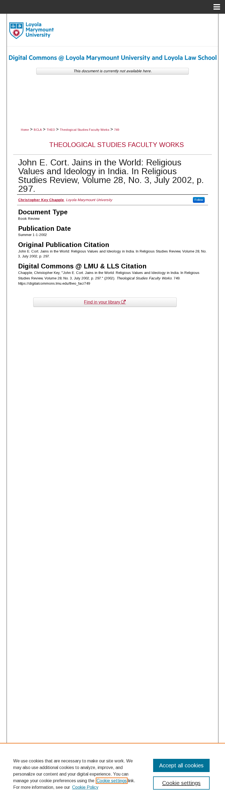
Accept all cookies (181, 765)
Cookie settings (112, 780)
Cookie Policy (85, 787)
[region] (112, 774)
